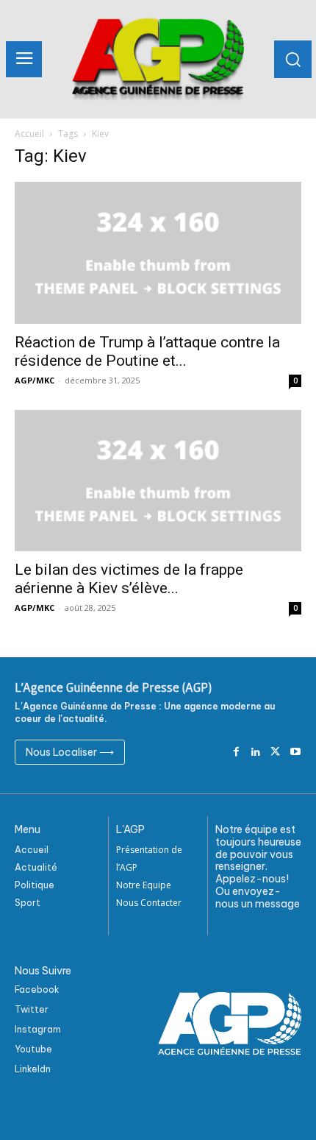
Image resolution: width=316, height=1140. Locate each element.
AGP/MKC (34, 380)
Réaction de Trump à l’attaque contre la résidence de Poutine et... (147, 351)
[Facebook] (236, 752)
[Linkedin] (256, 752)
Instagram (38, 1029)
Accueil (29, 133)
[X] (275, 752)
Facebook (37, 989)
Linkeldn (33, 1068)
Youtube (33, 1049)
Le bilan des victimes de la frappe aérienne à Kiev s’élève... (129, 579)
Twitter (32, 1009)
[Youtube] (295, 752)
